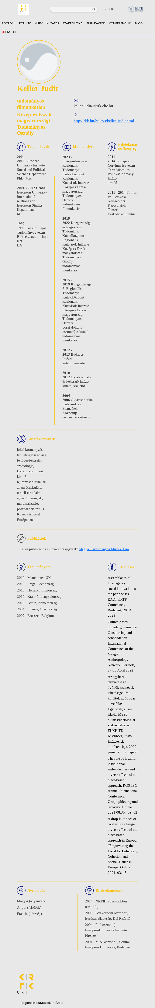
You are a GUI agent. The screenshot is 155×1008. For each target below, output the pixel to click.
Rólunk (25, 23)
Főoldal (8, 23)
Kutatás (52, 23)
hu (106, 9)
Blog (139, 23)
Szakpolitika (73, 23)
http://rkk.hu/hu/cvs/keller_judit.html (104, 121)
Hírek (39, 23)
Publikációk (95, 23)
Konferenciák (120, 23)
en (112, 9)
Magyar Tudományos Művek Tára (104, 549)
